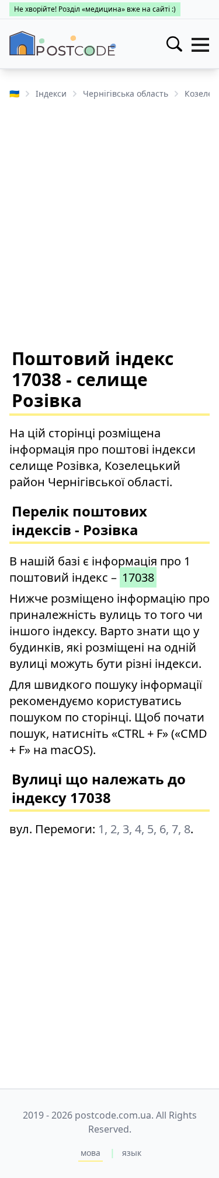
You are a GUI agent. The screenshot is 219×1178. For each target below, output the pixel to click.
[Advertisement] (109, 223)
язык (131, 1152)
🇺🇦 (14, 93)
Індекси (51, 93)
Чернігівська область (125, 93)
